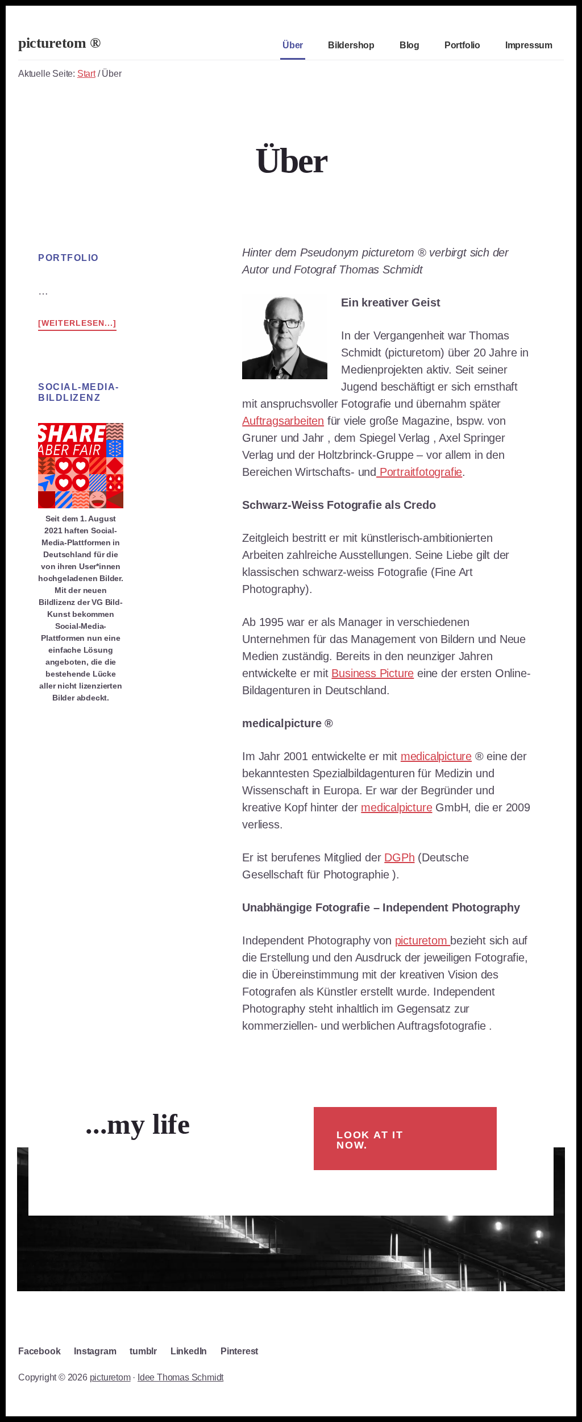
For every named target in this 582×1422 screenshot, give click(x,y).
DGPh (399, 857)
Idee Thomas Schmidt (180, 1377)
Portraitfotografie (419, 472)
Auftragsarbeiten (283, 420)
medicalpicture (436, 756)
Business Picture (372, 673)
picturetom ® (59, 43)
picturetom (423, 940)
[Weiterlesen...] (77, 321)
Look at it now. (370, 1140)
